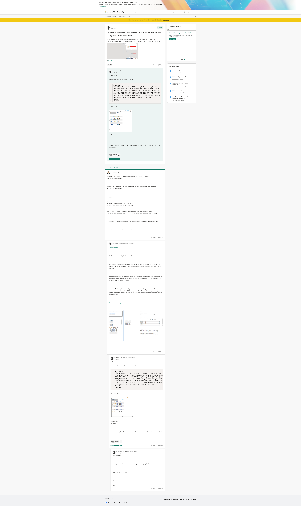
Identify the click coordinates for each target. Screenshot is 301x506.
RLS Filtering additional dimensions (182, 91)
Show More (111, 60)
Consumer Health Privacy (125, 502)
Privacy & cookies (177, 499)
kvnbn (181, 79)
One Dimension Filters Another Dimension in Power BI (180, 97)
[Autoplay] (179, 59)
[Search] (184, 12)
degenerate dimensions (178, 71)
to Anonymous (122, 71)
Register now (102, 6)
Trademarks (193, 499)
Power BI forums (121, 16)
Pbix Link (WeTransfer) (115, 303)
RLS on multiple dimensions (180, 77)
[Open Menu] (195, 16)
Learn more (166, 20)
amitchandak (114, 172)
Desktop (128, 16)
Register (189, 12)
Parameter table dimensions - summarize (180, 83)
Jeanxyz (182, 73)
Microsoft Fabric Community (110, 16)
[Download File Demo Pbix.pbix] (119, 155)
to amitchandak (129, 243)
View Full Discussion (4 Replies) (113, 168)
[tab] (181, 59)
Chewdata (182, 93)
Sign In (194, 12)
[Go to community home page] (114, 12)
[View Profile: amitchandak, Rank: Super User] (108, 172)
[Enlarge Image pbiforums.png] (136, 325)
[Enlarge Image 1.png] (120, 121)
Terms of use (186, 499)
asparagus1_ (183, 86)
